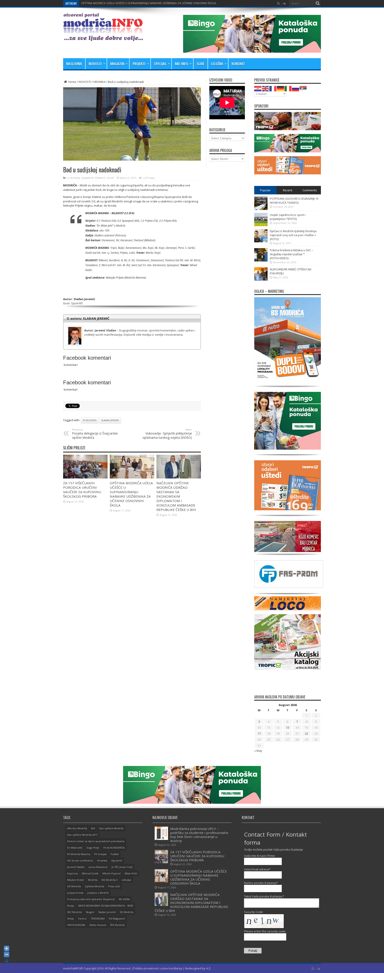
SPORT (110, 177)
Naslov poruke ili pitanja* (261, 883)
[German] (280, 88)
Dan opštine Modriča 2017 (82, 834)
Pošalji (252, 950)
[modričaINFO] (103, 37)
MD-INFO (181, 63)
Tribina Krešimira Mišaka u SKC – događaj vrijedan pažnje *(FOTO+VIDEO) (291, 254)
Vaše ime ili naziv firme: (259, 856)
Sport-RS (77, 303)
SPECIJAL (160, 63)
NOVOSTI (95, 63)
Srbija (70, 918)
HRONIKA (99, 82)
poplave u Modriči (98, 892)
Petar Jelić (114, 886)
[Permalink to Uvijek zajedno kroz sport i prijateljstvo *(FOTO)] (261, 225)
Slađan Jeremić (110, 420)
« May (258, 751)
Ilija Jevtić (116, 860)
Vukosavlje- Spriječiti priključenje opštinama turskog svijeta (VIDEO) (167, 434)
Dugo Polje (92, 847)
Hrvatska (102, 860)
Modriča (93, 879)
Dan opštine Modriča (111, 828)
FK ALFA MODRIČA (114, 847)
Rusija (70, 905)
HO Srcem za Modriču (80, 860)
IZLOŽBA (217, 63)
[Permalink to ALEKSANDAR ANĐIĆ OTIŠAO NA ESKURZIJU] (261, 279)
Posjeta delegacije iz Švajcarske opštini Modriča (95, 434)
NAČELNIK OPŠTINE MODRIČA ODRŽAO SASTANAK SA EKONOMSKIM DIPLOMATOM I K (134, 3)
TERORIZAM (98, 918)
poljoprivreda (75, 892)
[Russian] (296, 88)
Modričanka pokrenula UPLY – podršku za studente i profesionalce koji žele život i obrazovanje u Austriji (199, 834)
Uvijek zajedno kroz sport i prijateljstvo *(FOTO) (288, 217)
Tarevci (82, 918)
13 (287, 728)
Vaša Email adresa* (257, 869)
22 (306, 734)
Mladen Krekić (75, 879)
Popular (265, 190)
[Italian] (288, 88)
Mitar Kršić (131, 873)
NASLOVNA (74, 63)
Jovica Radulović (98, 867)
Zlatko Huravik (97, 925)
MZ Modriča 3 (110, 879)
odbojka (126, 879)
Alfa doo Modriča (77, 828)
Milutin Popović (111, 873)
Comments (309, 190)
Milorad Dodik (90, 873)
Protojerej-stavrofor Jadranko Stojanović (91, 899)
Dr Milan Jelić (74, 847)
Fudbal (115, 854)
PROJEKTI (139, 63)
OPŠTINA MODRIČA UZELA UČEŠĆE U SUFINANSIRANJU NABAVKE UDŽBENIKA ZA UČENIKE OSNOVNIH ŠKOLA (131, 494)
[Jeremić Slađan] (132, 326)
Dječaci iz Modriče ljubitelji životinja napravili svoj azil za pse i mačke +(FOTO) (293, 235)
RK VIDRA (124, 899)
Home (72, 82)
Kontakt (238, 63)
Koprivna (72, 873)
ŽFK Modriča (117, 925)
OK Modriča (74, 886)
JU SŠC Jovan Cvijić (122, 867)
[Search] (317, 3)
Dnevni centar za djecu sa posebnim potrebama (95, 841)
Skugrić (90, 912)
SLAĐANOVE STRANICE (93, 177)
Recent (287, 190)
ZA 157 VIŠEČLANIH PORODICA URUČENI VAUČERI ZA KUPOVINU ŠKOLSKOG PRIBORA (82, 489)
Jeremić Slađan (76, 867)
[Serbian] (303, 88)
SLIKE (200, 63)
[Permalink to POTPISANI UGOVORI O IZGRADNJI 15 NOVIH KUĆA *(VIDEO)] (261, 209)
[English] (265, 88)
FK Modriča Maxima (78, 854)
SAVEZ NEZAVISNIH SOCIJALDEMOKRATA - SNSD (105, 905)
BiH (93, 828)
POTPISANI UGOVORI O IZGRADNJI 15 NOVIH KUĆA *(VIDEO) (294, 201)
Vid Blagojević (117, 918)
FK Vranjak (100, 854)
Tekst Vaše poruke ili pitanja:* (264, 896)
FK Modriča (89, 420)
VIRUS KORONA (76, 925)
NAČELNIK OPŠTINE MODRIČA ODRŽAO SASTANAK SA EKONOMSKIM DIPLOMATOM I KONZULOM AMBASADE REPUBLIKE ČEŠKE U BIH (176, 496)
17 (259, 734)
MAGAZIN (117, 63)
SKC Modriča (74, 912)
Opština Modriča (94, 886)
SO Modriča (126, 912)
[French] (273, 88)
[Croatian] (258, 88)
